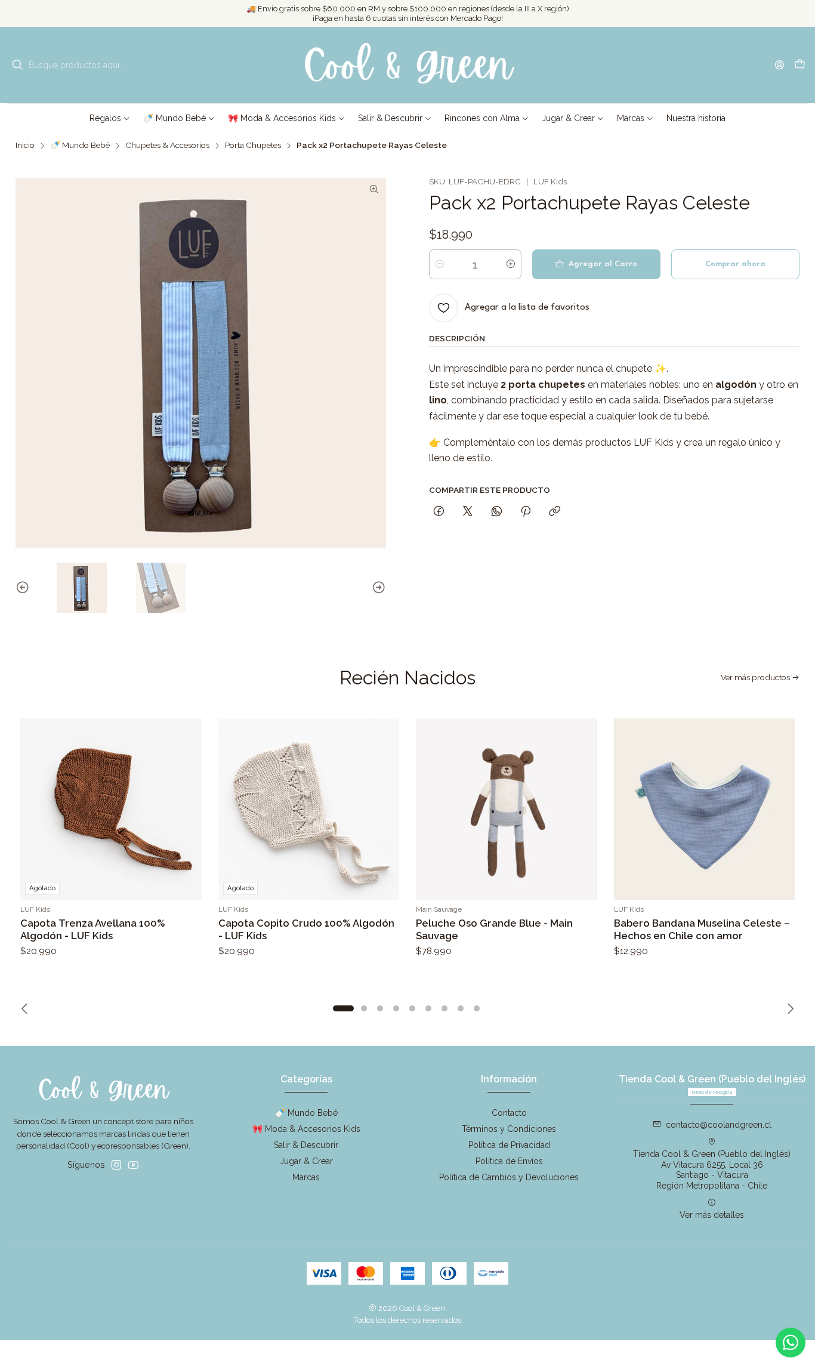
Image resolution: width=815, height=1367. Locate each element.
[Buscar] (17, 65)
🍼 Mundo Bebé (80, 145)
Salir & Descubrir (306, 1145)
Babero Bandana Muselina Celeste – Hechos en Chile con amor (702, 929)
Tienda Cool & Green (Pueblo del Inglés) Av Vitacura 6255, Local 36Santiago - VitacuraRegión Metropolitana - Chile (712, 1169)
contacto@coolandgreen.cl (718, 1125)
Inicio (25, 145)
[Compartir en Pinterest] (525, 512)
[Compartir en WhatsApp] (497, 512)
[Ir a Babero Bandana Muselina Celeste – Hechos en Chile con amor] (704, 809)
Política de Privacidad (509, 1145)
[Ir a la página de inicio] (407, 65)
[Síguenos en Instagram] (116, 1165)
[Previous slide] (24, 588)
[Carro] (800, 65)
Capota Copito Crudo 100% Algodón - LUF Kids (306, 929)
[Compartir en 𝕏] (468, 512)
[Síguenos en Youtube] (133, 1165)
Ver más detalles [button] (712, 1215)
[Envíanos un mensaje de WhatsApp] (790, 1342)
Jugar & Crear (306, 1161)
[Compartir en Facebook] (439, 512)
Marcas (306, 1177)
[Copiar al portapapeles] (554, 512)
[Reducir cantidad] (440, 264)
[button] (110, 118)
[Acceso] (779, 64)
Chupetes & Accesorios (167, 145)
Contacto (509, 1113)
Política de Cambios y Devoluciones (509, 1177)
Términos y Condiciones (509, 1129)
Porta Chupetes (253, 145)
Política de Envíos (509, 1161)
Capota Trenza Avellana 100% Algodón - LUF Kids (92, 929)
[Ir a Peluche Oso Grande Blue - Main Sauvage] (506, 809)
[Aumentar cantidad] (511, 264)
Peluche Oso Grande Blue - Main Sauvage (494, 929)
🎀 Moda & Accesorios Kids (306, 1129)
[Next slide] (377, 588)
